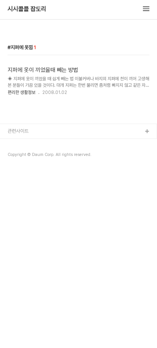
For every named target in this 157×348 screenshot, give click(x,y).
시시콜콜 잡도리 (27, 9)
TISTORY (18, 144)
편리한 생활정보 (21, 92)
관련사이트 (18, 131)
